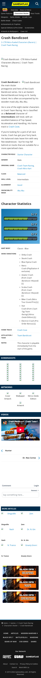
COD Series (23, 642)
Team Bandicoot (24, 335)
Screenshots (29, 28)
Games (33, 642)
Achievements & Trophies (10, 24)
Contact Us (14, 664)
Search (14, 667)
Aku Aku (20, 190)
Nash (3, 540)
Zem (22, 524)
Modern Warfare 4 (29, 633)
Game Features (7, 13)
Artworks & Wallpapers (9, 31)
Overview (14, 10)
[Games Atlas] (20, 4)
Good (19, 185)
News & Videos (25, 10)
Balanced (21, 174)
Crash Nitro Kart (24, 168)
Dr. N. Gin (25, 540)
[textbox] (20, 495)
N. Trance (5, 556)
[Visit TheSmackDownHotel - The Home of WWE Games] (7, 657)
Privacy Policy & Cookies (29, 664)
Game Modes (15, 17)
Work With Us (24, 667)
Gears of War (11, 642)
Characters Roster (22, 13)
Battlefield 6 (21, 637)
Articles (14, 633)
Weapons (4, 17)
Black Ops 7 (8, 637)
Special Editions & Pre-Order (12, 28)
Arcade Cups (27, 17)
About (5, 664)
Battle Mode (5, 21)
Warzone (34, 637)
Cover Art (24, 31)
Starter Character (24, 154)
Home (5, 633)
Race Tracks (35, 13)
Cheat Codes (17, 21)
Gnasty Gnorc (26, 556)
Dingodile (5, 524)
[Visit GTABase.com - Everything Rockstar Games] (19, 657)
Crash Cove (14, 126)
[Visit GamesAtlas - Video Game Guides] (32, 657)
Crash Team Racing (25, 165)
